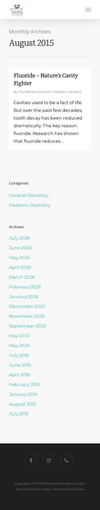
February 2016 (24, 384)
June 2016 (20, 365)
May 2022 (19, 335)
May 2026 (19, 257)
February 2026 (25, 286)
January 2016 (23, 394)
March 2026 (22, 277)
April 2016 (19, 374)
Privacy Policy (39, 489)
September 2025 (27, 326)
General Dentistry (28, 195)
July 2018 (19, 355)
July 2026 (19, 238)
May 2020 (19, 345)
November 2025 (27, 316)
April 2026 (20, 267)
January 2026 (23, 296)
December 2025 (27, 306)
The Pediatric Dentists (34, 92)
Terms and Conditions (69, 489)
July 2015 (18, 413)
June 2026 (20, 247)
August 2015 (22, 404)
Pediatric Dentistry (68, 92)
